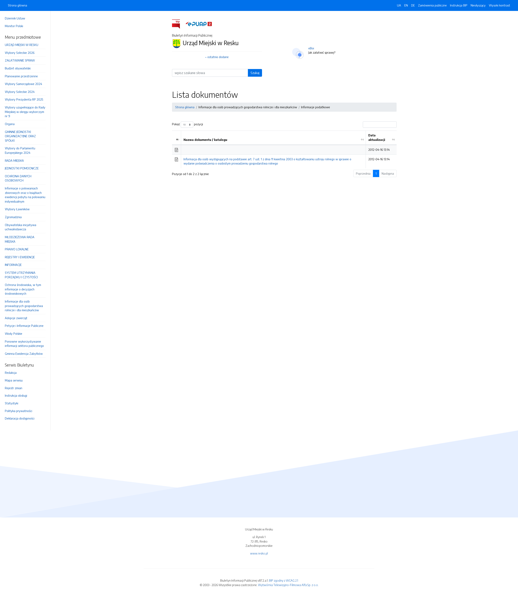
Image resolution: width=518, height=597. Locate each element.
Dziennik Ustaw (15, 18)
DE (413, 5)
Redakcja (11, 372)
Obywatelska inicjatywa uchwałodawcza (20, 227)
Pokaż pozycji (187, 124)
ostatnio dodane (218, 57)
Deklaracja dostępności (19, 418)
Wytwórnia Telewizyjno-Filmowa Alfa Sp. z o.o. (288, 585)
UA (399, 5)
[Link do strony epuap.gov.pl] (199, 23)
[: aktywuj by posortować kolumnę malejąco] (176, 138)
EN (406, 5)
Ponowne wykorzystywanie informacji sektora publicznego (24, 344)
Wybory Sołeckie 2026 (19, 52)
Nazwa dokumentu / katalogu (205, 139)
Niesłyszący (478, 5)
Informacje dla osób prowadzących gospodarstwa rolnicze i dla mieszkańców (24, 306)
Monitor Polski (14, 26)
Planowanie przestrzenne (21, 76)
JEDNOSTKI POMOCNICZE (22, 168)
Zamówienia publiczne (432, 5)
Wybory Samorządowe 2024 (23, 84)
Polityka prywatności (18, 411)
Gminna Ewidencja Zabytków (24, 353)
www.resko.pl (259, 553)
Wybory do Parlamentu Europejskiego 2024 (20, 150)
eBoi (311, 48)
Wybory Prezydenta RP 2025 (24, 99)
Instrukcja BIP (458, 5)
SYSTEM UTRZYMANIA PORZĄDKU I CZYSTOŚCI (21, 275)
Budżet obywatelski (18, 68)
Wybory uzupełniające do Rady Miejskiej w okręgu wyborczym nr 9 (25, 111)
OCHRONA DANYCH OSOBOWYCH (18, 178)
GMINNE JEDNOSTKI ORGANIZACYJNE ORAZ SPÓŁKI (20, 136)
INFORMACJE (13, 265)
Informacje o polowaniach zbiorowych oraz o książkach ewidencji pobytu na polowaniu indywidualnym (25, 194)
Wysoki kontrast (499, 5)
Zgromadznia (13, 217)
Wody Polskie (13, 333)
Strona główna (17, 5)
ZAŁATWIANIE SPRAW (20, 60)
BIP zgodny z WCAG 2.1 (283, 580)
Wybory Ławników (17, 209)
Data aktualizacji (376, 137)
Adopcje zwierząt (16, 318)
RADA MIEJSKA (14, 160)
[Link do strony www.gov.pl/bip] (178, 23)
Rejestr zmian (13, 388)
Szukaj (255, 73)
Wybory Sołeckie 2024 (20, 91)
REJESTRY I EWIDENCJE (20, 257)
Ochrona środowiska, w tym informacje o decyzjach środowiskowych (23, 289)
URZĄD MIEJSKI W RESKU (21, 45)
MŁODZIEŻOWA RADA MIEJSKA (19, 239)
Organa (10, 124)
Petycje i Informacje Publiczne (24, 325)
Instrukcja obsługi (16, 395)
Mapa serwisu (14, 380)
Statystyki (11, 403)
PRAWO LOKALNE (17, 249)
